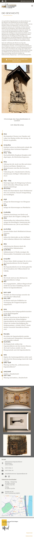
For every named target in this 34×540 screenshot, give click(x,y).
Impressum (29, 533)
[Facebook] (6, 476)
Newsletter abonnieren (26, 1)
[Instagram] (9, 476)
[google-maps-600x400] (17, 506)
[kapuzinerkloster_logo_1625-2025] (8, 5)
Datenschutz (29, 536)
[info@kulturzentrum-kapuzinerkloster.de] (3, 474)
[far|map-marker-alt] (3, 463)
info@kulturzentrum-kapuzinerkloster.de (16, 473)
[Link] (17, 89)
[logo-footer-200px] (17, 525)
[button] (32, 1)
